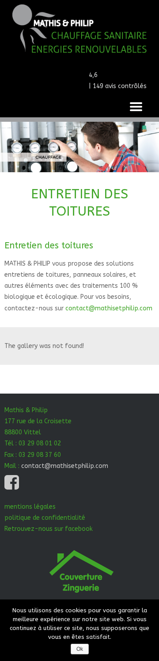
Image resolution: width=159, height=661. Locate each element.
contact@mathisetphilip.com (108, 308)
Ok (79, 649)
